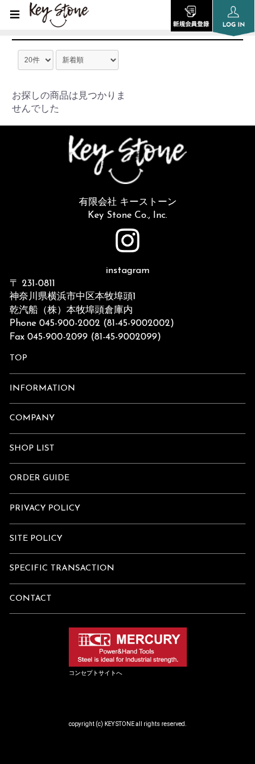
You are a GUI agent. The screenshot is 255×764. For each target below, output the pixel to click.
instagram (127, 270)
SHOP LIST (32, 448)
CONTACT (30, 598)
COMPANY (32, 418)
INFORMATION (42, 388)
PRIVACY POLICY (44, 508)
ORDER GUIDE (39, 478)
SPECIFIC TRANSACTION (61, 568)
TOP (18, 358)
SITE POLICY (35, 538)
